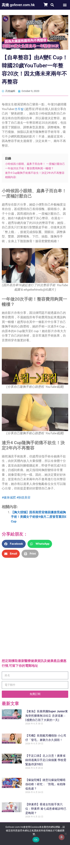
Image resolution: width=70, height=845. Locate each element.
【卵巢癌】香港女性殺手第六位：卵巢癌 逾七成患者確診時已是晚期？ (45, 809)
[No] (65, 833)
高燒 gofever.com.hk (18, 5)
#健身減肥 (9, 497)
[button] (52, 5)
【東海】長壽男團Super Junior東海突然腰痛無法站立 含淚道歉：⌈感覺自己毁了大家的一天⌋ (46, 716)
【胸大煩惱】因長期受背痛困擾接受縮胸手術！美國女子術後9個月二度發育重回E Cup (38, 516)
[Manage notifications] (61, 837)
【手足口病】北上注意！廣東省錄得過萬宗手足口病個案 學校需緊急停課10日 (45, 760)
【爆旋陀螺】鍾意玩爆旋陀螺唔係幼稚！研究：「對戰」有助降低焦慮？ (45, 784)
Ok (36, 839)
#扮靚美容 (24, 497)
